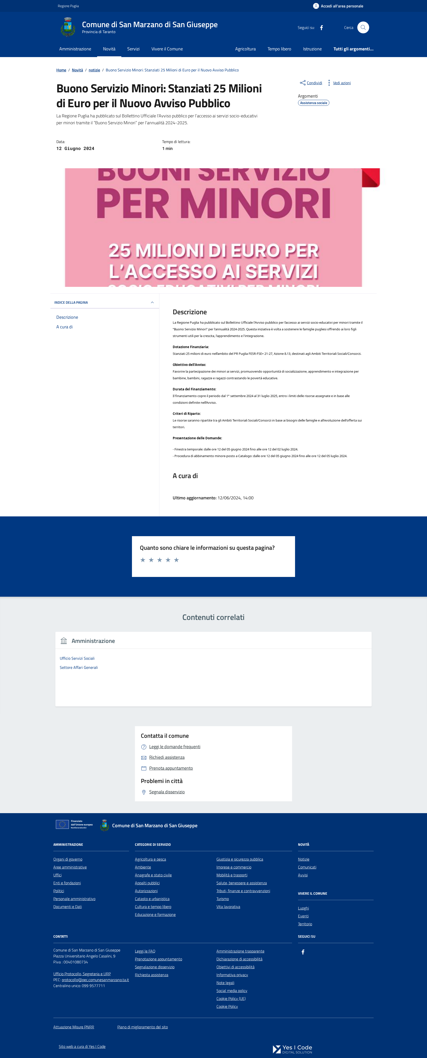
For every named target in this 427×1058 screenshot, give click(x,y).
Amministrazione (75, 48)
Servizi (133, 48)
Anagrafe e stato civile (153, 875)
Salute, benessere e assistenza (241, 883)
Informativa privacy (232, 975)
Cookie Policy (227, 1006)
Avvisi (303, 875)
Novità (109, 48)
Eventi (303, 916)
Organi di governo (67, 859)
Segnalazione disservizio (154, 967)
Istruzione (312, 48)
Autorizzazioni (146, 891)
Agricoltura (245, 48)
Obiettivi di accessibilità (235, 967)
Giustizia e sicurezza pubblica (239, 859)
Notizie (303, 859)
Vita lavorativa (228, 907)
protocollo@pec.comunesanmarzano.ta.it (95, 980)
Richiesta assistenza (151, 975)
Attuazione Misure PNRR (73, 1027)
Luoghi (303, 908)
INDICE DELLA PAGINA (71, 302)
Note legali (225, 983)
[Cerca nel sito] (363, 27)
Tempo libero (279, 48)
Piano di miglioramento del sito (142, 1027)
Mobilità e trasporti (231, 875)
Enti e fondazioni (67, 883)
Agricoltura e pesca (150, 859)
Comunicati (307, 867)
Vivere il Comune (167, 48)
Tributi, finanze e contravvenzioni (243, 891)
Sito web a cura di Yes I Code (82, 1046)
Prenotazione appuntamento (158, 959)
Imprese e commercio (233, 867)
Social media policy (231, 991)
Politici (58, 891)
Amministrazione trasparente (240, 951)
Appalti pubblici (147, 883)
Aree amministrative (70, 867)
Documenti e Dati (67, 907)
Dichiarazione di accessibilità (239, 959)
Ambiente (143, 867)
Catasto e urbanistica (152, 899)
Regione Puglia (68, 5)
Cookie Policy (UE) (231, 998)
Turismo (222, 899)
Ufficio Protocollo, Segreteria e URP (82, 974)
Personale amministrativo (74, 899)
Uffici (57, 875)
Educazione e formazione (155, 914)
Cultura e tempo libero (153, 907)
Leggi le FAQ (145, 951)
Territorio (305, 924)
